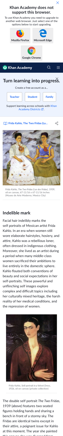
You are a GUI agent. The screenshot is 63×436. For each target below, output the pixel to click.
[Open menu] (58, 68)
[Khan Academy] (16, 68)
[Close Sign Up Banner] (57, 78)
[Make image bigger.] (31, 157)
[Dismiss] (57, 2)
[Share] (57, 123)
